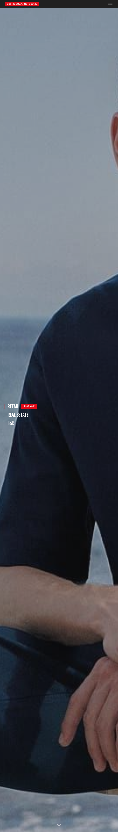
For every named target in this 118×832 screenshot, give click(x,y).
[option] (59, 416)
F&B (11, 423)
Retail (13, 406)
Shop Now (29, 406)
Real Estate (18, 415)
